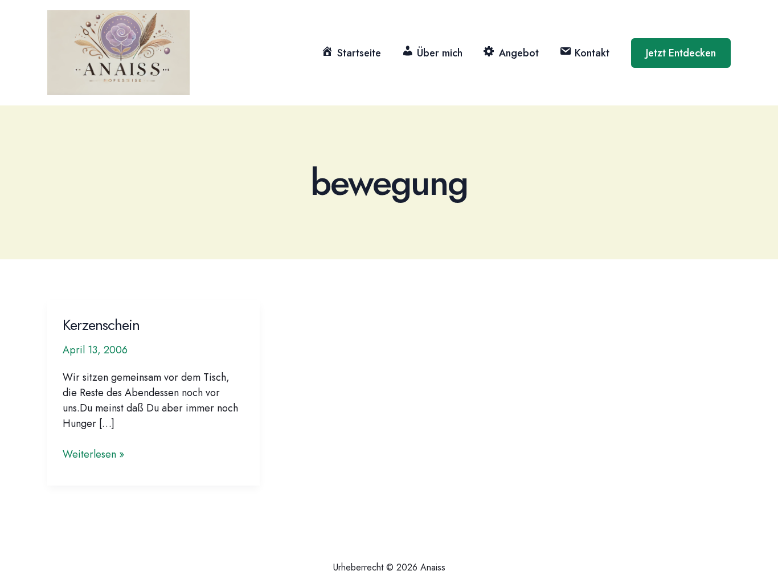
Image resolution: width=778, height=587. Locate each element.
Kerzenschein (101, 325)
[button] (681, 53)
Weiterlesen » (93, 454)
